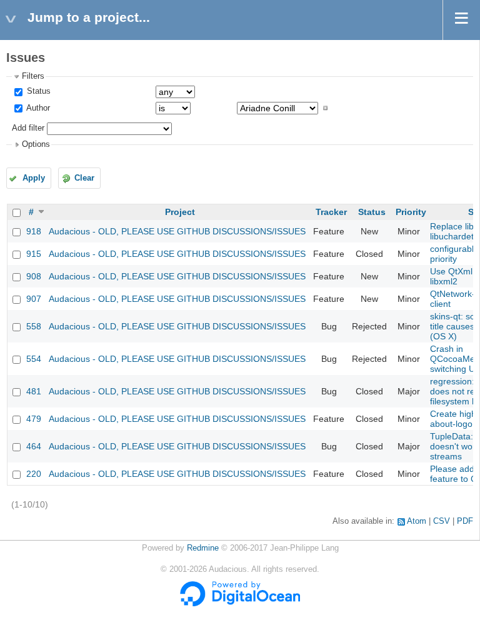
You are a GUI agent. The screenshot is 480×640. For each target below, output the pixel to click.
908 (33, 276)
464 (33, 446)
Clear (84, 178)
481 (33, 391)
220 (33, 474)
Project (180, 212)
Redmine (203, 548)
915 (33, 254)
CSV (441, 521)
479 (33, 419)
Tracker (331, 212)
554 (33, 359)
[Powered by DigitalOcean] (240, 603)
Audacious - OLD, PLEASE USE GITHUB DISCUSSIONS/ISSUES (177, 231)
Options (36, 144)
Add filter (28, 128)
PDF (465, 521)
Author (37, 108)
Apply (33, 178)
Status (37, 91)
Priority (411, 212)
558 (33, 326)
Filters (33, 76)
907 (33, 299)
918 (33, 231)
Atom (416, 521)
